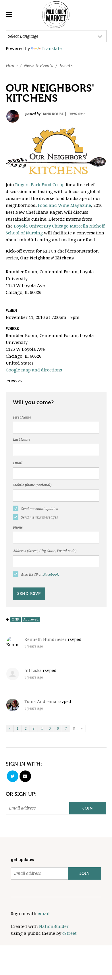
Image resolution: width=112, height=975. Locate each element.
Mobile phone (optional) (32, 485)
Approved (30, 619)
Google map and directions (34, 370)
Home (12, 65)
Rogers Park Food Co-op (40, 184)
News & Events (38, 65)
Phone (18, 527)
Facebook (51, 575)
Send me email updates (39, 509)
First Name (22, 417)
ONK (15, 619)
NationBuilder (54, 926)
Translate (52, 48)
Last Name (21, 440)
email (44, 913)
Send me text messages (39, 517)
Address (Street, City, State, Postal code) (44, 551)
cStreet (69, 933)
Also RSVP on (40, 575)
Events (66, 65)
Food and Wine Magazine (64, 205)
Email (17, 463)
